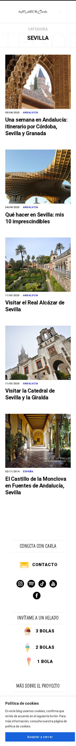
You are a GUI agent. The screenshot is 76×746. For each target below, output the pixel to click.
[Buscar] (64, 11)
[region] (38, 721)
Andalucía (30, 112)
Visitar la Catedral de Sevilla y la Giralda (29, 394)
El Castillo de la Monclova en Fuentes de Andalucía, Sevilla (35, 486)
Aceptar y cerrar (40, 737)
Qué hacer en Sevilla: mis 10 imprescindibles (34, 218)
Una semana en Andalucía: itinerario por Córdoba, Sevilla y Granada (36, 126)
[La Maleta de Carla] (33, 12)
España (28, 471)
